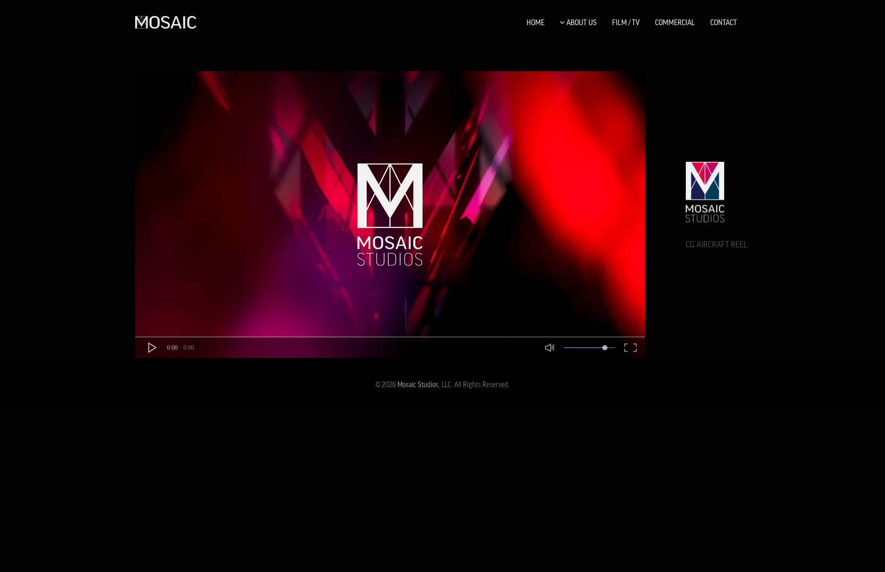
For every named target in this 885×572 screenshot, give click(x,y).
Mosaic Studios (417, 384)
